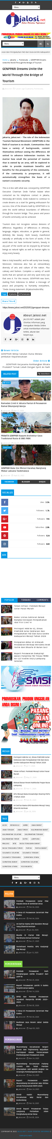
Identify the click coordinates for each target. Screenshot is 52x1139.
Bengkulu (15, 825)
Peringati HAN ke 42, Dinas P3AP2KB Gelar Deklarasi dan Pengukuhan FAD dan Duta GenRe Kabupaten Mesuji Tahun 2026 (32, 760)
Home (4, 60)
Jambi (25, 825)
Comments (42, 600)
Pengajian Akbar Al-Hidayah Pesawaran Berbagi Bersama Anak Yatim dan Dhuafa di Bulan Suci (32, 644)
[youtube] (27, 2)
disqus (42, 482)
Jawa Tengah (8, 830)
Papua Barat (41, 848)
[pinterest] (30, 882)
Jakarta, (30, 88)
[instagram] (31, 2)
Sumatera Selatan (29, 862)
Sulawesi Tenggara (11, 857)
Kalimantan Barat (39, 830)
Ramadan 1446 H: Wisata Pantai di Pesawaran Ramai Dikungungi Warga (24, 404)
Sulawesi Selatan (10, 853)
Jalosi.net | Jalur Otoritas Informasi (33, 1132)
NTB (14, 844)
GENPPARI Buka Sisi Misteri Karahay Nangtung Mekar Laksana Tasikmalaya (23, 469)
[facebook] (15, 2)
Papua (29, 848)
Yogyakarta (26, 867)
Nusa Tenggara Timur (12, 848)
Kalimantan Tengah (34, 834)
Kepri (25, 839)
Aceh (4, 825)
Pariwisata (23, 60)
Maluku (5, 844)
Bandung (7, 447)
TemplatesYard (25, 1136)
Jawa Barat (36, 825)
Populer (9, 600)
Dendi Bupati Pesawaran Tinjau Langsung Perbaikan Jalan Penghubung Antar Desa (32, 1111)
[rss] (35, 2)
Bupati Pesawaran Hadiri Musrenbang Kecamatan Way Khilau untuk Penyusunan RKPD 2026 (32, 1083)
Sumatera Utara (9, 867)
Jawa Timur (22, 830)
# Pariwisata (24, 294)
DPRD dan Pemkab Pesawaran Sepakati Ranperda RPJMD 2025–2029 (32, 999)
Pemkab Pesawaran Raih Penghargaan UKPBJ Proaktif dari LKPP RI (32, 974)
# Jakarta (13, 294)
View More (45, 373)
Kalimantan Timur (10, 839)
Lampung (35, 839)
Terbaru (26, 600)
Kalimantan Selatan (11, 834)
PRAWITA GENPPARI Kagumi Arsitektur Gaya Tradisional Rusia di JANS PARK (21, 437)
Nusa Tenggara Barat (30, 844)
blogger (26, 482)
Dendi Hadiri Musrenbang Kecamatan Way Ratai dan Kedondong (32, 1097)
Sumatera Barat (9, 862)
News (8, 383)
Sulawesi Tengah (31, 853)
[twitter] (19, 2)
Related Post (9, 374)
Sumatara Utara (31, 857)
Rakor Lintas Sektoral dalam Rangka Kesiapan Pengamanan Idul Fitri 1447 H (30, 619)
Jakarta (13, 60)
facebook (9, 482)
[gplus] (23, 2)
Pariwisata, (38, 88)
